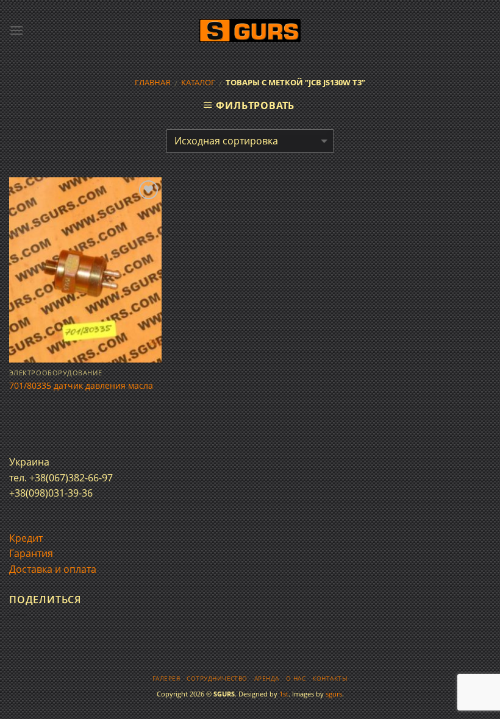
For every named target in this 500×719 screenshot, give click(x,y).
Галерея (166, 678)
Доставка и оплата (52, 569)
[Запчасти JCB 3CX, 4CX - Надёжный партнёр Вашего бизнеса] (250, 31)
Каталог (198, 82)
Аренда (266, 678)
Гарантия (31, 553)
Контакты (330, 678)
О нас (295, 678)
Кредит (26, 538)
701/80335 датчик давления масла (81, 385)
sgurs (334, 693)
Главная (152, 82)
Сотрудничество (217, 678)
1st (283, 693)
